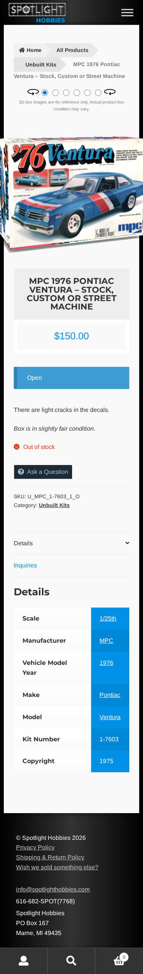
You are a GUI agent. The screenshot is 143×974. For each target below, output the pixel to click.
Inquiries (25, 565)
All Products (72, 50)
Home (34, 50)
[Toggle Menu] (127, 12)
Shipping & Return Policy (50, 857)
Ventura (110, 717)
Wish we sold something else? (57, 867)
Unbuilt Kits (41, 65)
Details (23, 543)
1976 (106, 663)
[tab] (71, 543)
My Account (24, 961)
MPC (106, 640)
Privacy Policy (35, 847)
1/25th (108, 618)
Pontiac (110, 695)
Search (71, 961)
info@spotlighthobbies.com (53, 889)
